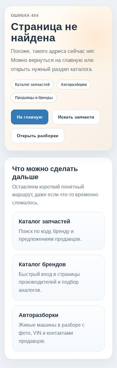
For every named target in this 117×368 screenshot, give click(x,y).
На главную (29, 116)
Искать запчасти (76, 116)
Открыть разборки (37, 135)
